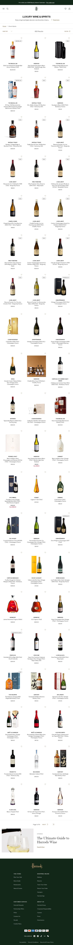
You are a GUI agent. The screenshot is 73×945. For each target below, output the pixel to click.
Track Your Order (42, 884)
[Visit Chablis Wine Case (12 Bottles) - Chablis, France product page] (36, 353)
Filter (66, 31)
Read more (56, 20)
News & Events (18, 888)
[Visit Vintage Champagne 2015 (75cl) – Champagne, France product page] (60, 275)
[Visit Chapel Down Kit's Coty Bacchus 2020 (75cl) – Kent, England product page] (12, 196)
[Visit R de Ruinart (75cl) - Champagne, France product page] (60, 472)
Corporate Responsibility (44, 909)
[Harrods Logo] (36, 865)
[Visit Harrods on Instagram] (38, 936)
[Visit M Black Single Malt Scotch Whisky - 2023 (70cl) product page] (60, 38)
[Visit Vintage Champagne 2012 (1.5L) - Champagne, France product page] (36, 314)
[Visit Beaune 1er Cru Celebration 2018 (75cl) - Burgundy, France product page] (12, 156)
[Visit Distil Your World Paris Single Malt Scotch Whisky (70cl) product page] (12, 38)
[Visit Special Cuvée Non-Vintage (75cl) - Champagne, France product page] (60, 669)
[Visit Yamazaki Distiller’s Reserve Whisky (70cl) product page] (36, 669)
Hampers (39, 892)
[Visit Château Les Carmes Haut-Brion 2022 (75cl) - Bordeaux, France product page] (60, 353)
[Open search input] (7, 9)
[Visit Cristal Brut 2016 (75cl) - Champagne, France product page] (12, 314)
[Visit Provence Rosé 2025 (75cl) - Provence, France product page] (60, 784)
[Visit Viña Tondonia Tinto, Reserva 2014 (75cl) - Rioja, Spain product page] (36, 156)
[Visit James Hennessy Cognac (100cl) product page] (12, 592)
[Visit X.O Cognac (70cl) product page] (36, 592)
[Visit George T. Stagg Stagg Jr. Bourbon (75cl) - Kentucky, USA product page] (12, 117)
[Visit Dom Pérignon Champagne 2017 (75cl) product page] (60, 513)
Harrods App (40, 896)
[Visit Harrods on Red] (44, 936)
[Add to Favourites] (21, 38)
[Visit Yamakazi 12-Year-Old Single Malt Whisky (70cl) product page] (60, 746)
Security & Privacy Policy (47, 942)
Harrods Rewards (19, 905)
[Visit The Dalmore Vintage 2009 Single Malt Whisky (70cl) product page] (12, 669)
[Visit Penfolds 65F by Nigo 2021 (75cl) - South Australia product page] (12, 630)
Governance (40, 920)
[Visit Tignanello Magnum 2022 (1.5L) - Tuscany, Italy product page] (12, 393)
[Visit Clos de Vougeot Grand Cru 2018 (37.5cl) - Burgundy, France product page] (60, 235)
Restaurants (17, 884)
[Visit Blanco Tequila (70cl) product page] (12, 784)
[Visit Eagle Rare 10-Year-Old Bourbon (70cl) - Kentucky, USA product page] (36, 117)
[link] (17, 840)
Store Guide (17, 881)
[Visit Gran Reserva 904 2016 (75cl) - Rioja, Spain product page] (60, 630)
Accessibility (22, 942)
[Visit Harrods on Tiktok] (41, 936)
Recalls (16, 920)
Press (38, 916)
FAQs (15, 912)
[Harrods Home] (36, 9)
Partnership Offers (19, 909)
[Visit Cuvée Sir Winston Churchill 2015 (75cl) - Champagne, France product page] (12, 513)
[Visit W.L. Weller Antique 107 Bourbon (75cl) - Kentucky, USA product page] (36, 77)
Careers (39, 912)
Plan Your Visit (18, 877)
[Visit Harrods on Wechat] (48, 936)
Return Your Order (42, 888)
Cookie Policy (17, 924)
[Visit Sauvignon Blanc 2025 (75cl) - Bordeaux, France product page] (60, 77)
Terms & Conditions (33, 942)
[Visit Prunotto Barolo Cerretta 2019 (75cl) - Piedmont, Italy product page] (12, 746)
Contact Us (17, 916)
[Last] (53, 824)
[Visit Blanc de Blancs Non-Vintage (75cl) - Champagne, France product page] (60, 431)
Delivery (39, 877)
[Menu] (4, 9)
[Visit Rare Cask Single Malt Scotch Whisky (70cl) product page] (60, 393)
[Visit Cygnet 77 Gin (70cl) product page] (36, 472)
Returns (39, 881)
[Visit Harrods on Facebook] (34, 936)
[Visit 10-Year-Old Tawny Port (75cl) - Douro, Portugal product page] (36, 784)
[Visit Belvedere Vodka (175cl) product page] (36, 746)
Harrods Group (41, 905)
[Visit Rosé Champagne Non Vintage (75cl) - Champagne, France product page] (60, 592)
